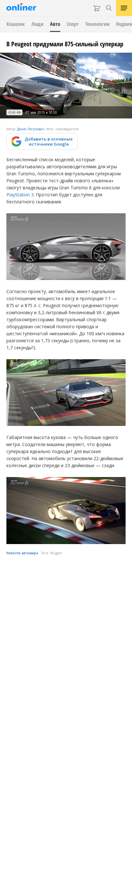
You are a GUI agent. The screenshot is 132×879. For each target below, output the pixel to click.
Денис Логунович (31, 129)
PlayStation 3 (20, 195)
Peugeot (56, 553)
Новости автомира (22, 553)
